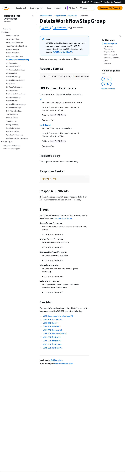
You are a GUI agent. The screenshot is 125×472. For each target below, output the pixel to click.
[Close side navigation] (33, 16)
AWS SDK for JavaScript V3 (55, 333)
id (41, 99)
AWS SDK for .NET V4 (52, 319)
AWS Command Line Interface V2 (58, 316)
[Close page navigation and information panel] (120, 36)
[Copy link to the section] (37, 68)
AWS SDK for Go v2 (51, 326)
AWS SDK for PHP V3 (52, 340)
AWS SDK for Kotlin (52, 337)
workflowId (45, 125)
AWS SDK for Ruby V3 (52, 348)
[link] (84, 15)
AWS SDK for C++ (51, 323)
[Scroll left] (13, 8)
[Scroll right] (65, 8)
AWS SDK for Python (52, 344)
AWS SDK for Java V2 (52, 330)
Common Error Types (62, 218)
